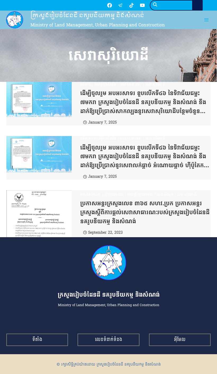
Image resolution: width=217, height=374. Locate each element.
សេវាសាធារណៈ (131, 84)
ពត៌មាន (85, 84)
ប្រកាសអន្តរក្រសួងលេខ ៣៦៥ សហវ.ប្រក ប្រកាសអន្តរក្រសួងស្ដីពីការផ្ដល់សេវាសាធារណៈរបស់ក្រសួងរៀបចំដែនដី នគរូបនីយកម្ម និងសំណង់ (145, 212)
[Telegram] (120, 5)
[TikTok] (131, 5)
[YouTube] (142, 5)
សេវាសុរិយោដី (155, 84)
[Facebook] (109, 5)
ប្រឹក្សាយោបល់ (114, 195)
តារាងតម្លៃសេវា (90, 195)
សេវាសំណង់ (164, 195)
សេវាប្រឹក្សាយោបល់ (140, 195)
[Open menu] (206, 20)
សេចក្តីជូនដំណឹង (105, 84)
